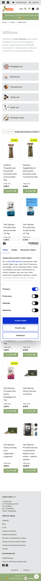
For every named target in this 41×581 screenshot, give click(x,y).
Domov (4, 22)
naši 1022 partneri (14, 261)
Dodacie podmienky (9, 531)
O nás (4, 527)
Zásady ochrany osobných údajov (14, 542)
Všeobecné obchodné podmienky (14, 545)
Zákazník (35, 2)
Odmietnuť (20, 335)
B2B (21, 9)
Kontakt (5, 549)
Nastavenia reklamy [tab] (28, 250)
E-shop (12, 22)
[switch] (35, 296)
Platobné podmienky (9, 534)
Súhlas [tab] (5, 250)
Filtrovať (8, 131)
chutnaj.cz (26, 570)
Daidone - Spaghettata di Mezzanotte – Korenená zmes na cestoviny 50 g (30, 171)
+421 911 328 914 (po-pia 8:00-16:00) (14, 562)
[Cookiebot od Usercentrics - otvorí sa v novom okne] (28, 243)
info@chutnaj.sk (21, 2)
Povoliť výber (20, 328)
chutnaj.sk (14, 570)
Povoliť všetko (20, 321)
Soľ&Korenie (22, 22)
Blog (3, 524)
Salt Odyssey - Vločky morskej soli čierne (29, 391)
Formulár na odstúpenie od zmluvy (14, 538)
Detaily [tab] (14, 250)
